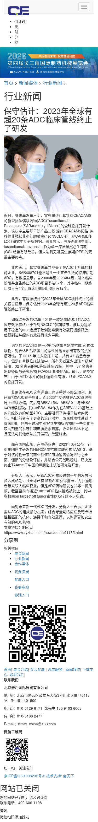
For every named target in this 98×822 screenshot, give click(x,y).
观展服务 (56, 669)
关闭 (3, 810)
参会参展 (38, 669)
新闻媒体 (28, 82)
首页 (8, 82)
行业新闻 (52, 82)
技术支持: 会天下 (60, 775)
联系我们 (17, 674)
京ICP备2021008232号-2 (24, 775)
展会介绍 (20, 669)
